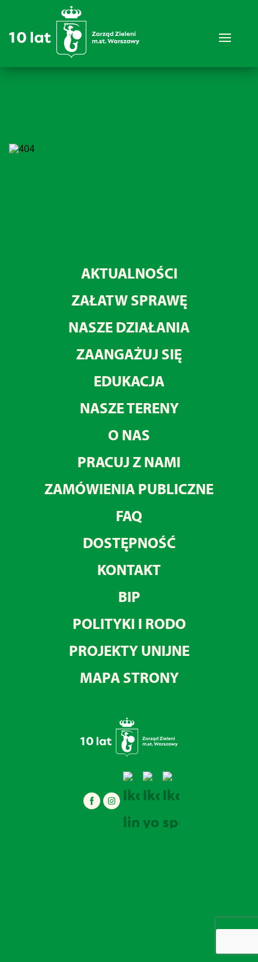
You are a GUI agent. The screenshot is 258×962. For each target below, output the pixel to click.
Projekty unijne (129, 650)
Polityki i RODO (129, 623)
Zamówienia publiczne (129, 488)
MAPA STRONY (129, 677)
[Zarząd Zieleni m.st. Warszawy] (74, 55)
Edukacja (129, 380)
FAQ (129, 515)
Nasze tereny (129, 407)
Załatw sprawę (129, 300)
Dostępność (129, 542)
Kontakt (129, 569)
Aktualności (129, 273)
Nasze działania (129, 326)
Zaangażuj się (129, 353)
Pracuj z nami (129, 461)
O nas (129, 434)
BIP (129, 596)
